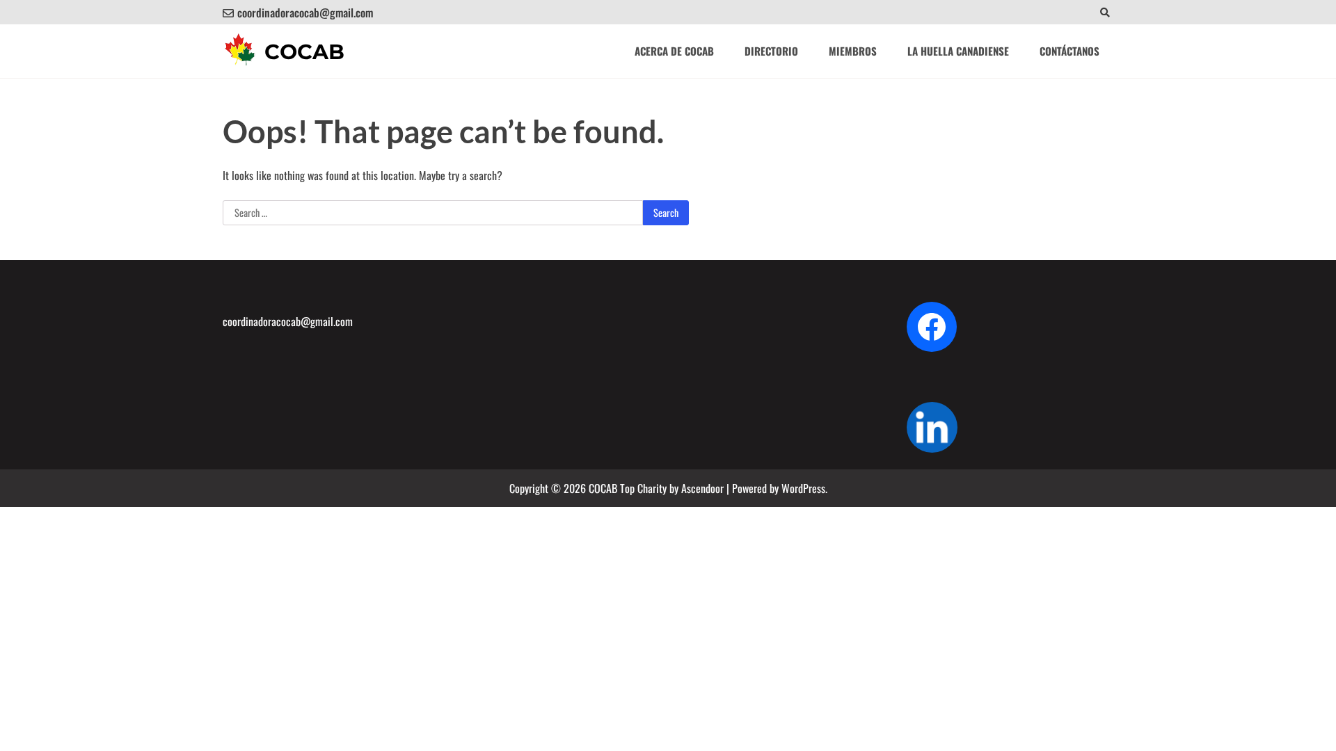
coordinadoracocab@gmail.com (305, 12)
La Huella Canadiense (958, 50)
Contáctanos (1069, 50)
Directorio (771, 50)
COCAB (304, 52)
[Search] (1104, 12)
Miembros (853, 50)
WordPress (803, 488)
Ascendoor (702, 488)
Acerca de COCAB (674, 50)
